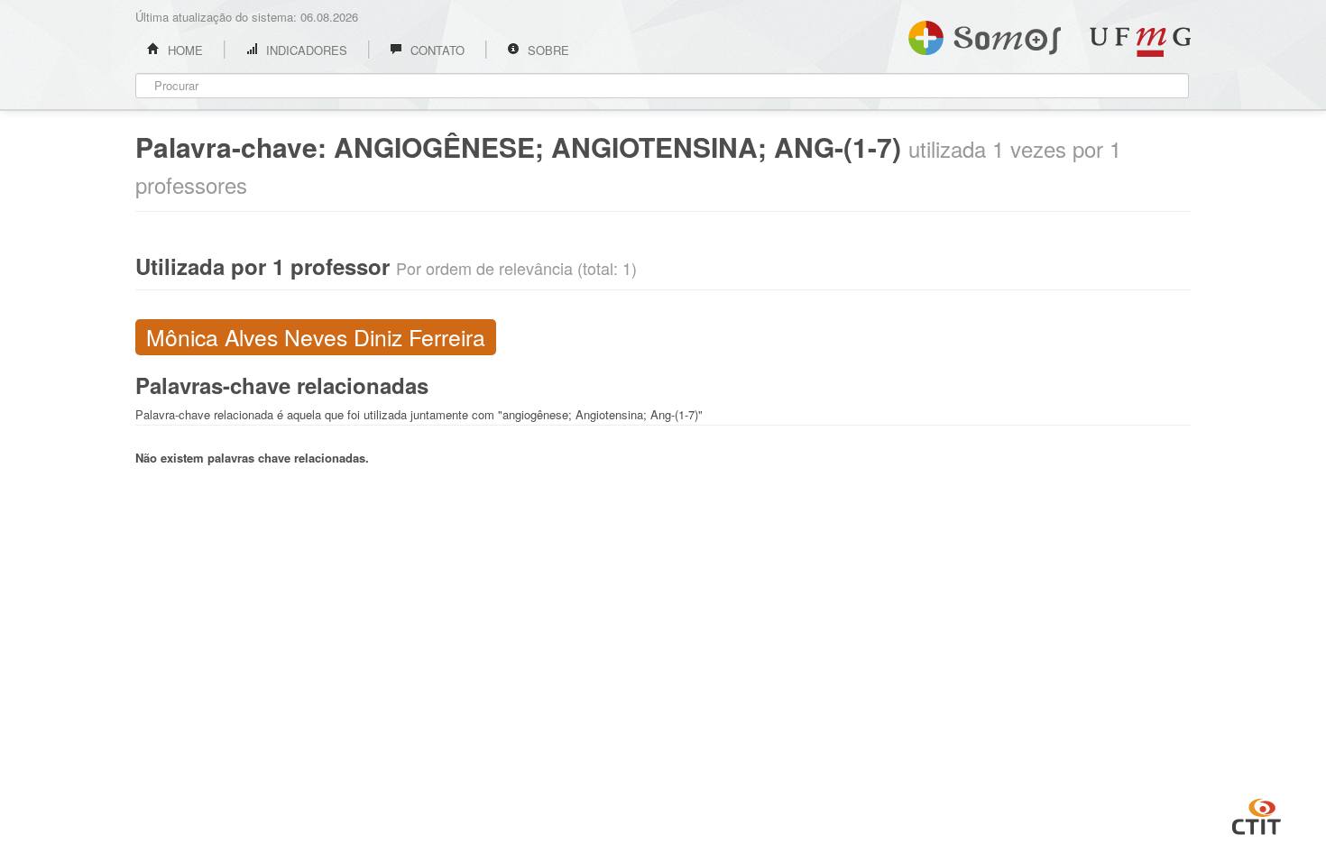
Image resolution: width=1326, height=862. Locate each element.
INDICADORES (304, 50)
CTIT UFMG (1256, 814)
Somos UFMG (985, 34)
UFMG (1140, 42)
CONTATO (436, 50)
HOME (183, 50)
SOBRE (546, 50)
